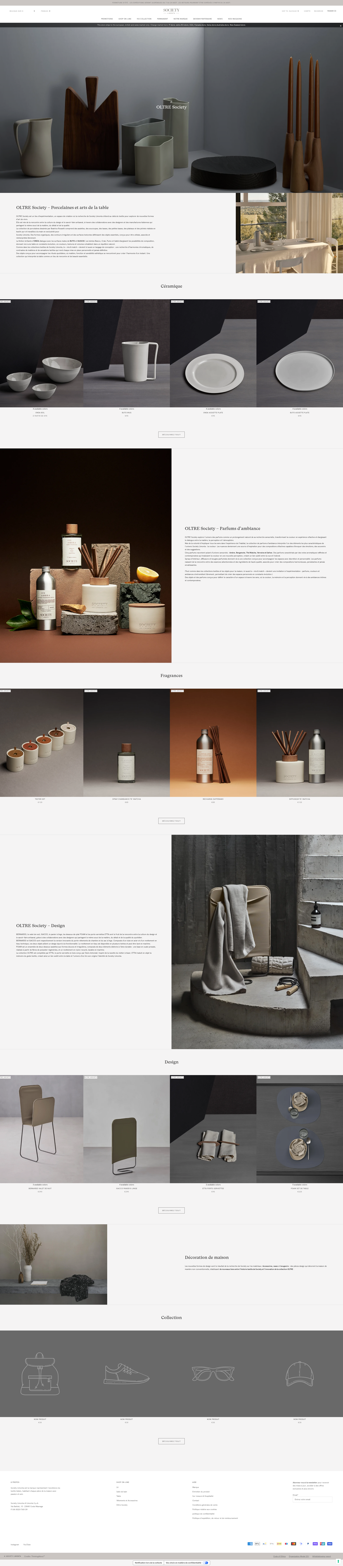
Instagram (15, 1544)
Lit (117, 1487)
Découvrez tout (171, 1441)
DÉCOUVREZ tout (171, 1210)
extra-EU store (182, 25)
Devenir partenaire (202, 19)
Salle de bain (121, 1492)
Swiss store (211, 25)
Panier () (331, 11)
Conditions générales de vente (204, 1505)
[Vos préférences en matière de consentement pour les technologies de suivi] (338, 1561)
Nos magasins (235, 19)
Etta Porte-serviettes (213, 1188)
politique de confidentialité (203, 1514)
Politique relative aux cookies (204, 1509)
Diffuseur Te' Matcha (299, 799)
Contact (195, 1500)
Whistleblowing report (321, 1556)
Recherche (318, 11)
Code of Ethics (279, 1556)
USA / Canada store (197, 25)
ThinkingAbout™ (38, 1556)
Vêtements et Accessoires (126, 1500)
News (220, 19)
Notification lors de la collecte (148, 1563)
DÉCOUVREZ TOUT (171, 435)
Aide (194, 1482)
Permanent (162, 19)
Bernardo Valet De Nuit (40, 1188)
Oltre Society (121, 1505)
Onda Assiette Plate (213, 413)
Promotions (107, 19)
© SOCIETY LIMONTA (12, 1556)
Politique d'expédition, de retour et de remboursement (215, 1518)
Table (118, 1496)
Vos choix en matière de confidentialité (183, 1563)
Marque (195, 1487)
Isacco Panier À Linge (126, 1188)
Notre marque (181, 19)
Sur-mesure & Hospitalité (202, 1496)
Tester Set (40, 799)
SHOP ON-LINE (125, 19)
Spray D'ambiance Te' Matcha (126, 799)
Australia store (223, 25)
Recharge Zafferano (213, 799)
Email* (295, 1495)
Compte (307, 11)
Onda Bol (40, 413)
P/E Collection (144, 19)
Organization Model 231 (299, 1556)
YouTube (27, 1544)
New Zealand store (237, 25)
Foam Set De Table (300, 1188)
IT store (172, 25)
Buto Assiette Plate (299, 413)
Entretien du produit (201, 1492)
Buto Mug (126, 413)
